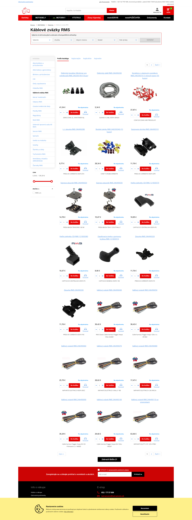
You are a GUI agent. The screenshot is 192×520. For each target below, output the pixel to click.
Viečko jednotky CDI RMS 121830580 (74, 236)
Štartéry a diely (38, 149)
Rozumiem (145, 508)
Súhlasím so (114, 470)
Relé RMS (36, 120)
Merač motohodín (39, 97)
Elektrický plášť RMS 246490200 (109, 73)
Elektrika (50, 25)
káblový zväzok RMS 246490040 (109, 290)
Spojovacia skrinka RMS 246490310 (145, 129)
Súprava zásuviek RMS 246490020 (74, 183)
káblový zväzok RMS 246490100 (109, 399)
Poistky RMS (37, 111)
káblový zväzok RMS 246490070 (109, 346)
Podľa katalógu (63, 58)
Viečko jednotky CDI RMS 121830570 (145, 183)
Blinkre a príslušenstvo (41, 74)
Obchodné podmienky (25, 2)
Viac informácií (68, 512)
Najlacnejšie (76, 58)
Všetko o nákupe (36, 492)
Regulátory (37, 115)
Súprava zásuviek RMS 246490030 (109, 183)
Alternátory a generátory (42, 70)
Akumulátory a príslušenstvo (38, 64)
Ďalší (157, 65)
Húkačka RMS (38, 88)
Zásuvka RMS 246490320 (145, 236)
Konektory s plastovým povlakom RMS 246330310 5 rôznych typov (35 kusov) (145, 75)
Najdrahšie (87, 58)
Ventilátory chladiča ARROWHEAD (40, 160)
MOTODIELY (41, 25)
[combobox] (42, 40)
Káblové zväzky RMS (40, 93)
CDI (34, 79)
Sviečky (35, 145)
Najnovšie (97, 58)
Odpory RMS (37, 102)
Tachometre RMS (39, 154)
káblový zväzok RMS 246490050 (144, 290)
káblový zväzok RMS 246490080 (144, 346)
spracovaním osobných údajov (119, 470)
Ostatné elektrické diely (41, 106)
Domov (32, 25)
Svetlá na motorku (39, 140)
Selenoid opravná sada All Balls (42, 125)
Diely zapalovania (39, 84)
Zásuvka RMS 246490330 (74, 290)
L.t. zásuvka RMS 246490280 (74, 129)
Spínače (36, 136)
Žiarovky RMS (38, 165)
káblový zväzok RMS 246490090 (73, 399)
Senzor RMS (37, 131)
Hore (61, 454)
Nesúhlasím (144, 514)
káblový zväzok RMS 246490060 (73, 346)
